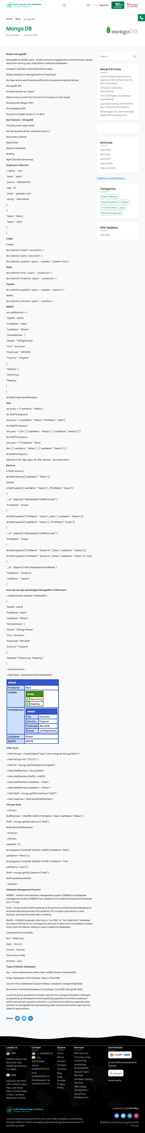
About (60, 1057)
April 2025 (105, 149)
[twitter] (123, 1115)
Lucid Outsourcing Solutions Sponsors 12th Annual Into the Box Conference (116, 80)
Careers (61, 1061)
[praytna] (115, 1073)
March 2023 (106, 163)
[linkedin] (129, 1115)
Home (9, 18)
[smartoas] (120, 1055)
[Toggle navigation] (65, 5)
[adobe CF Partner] (132, 5)
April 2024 (105, 154)
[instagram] (136, 1115)
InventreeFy (114, 1080)
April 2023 (105, 158)
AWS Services (81, 1053)
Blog (18, 18)
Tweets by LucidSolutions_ (111, 178)
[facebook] (116, 1115)
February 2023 (107, 168)
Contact (61, 1065)
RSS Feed (105, 234)
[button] (141, 17)
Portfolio (62, 1069)
